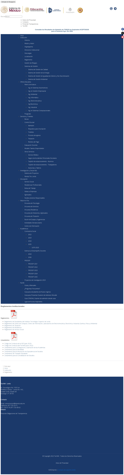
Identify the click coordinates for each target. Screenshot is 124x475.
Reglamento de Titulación (12, 326)
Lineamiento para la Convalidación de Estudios (19, 355)
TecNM (25, 26)
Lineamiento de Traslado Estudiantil (15, 353)
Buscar (3, 16)
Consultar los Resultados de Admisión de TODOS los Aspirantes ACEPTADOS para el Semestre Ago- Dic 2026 (62, 30)
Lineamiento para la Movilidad (14, 350)
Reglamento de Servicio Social (14, 330)
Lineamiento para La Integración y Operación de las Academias (24, 348)
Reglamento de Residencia (12, 328)
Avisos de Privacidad (29, 20)
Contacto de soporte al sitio (67, 470)
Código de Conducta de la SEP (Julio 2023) (17, 344)
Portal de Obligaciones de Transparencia (14, 413)
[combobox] (13, 17)
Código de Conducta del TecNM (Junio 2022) (18, 346)
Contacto (26, 22)
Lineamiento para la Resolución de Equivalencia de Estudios (23, 351)
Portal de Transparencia (30, 24)
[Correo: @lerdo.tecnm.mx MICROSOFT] (115, 9)
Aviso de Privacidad (62, 463)
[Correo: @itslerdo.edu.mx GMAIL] (111, 9)
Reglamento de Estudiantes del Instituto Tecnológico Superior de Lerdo (27, 322)
